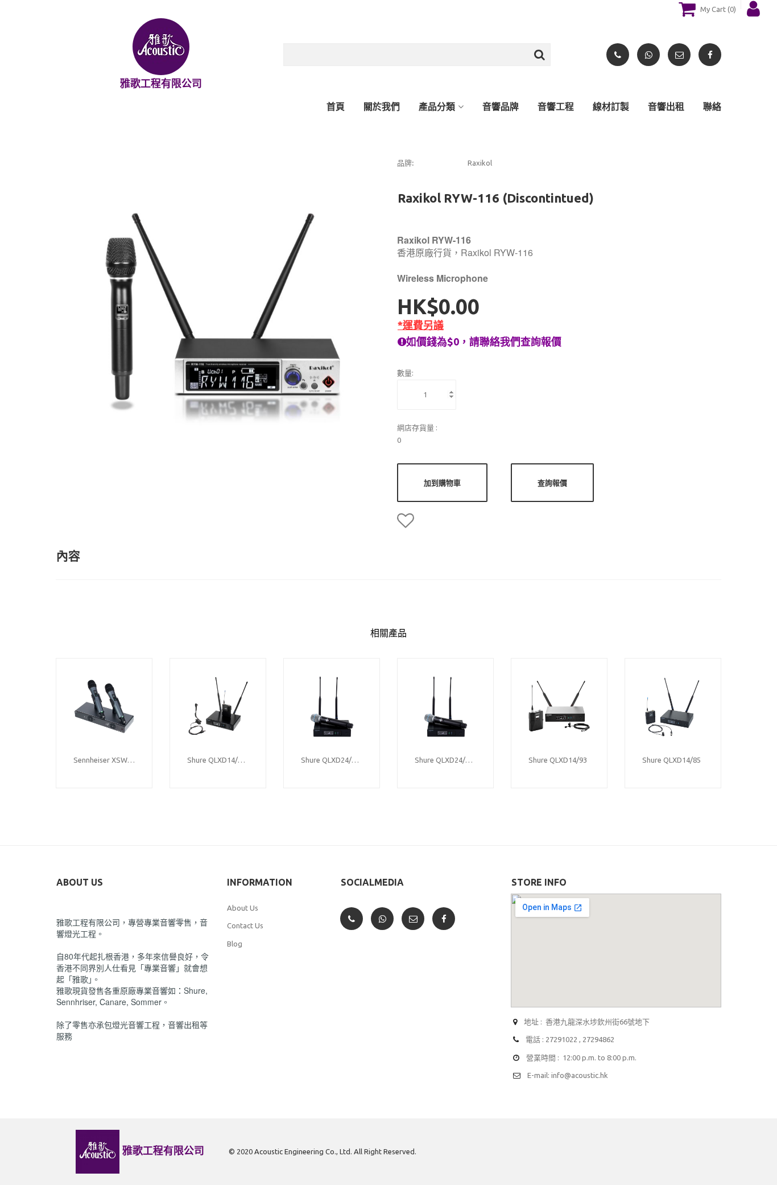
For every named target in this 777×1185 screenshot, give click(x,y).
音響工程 (556, 106)
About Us (242, 908)
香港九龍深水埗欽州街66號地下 (597, 1022)
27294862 (598, 1039)
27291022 (561, 1039)
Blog (234, 944)
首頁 (335, 106)
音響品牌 (500, 106)
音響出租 (666, 106)
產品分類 (437, 106)
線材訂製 (611, 106)
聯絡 (712, 106)
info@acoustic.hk (579, 1075)
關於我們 (381, 106)
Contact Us (245, 925)
